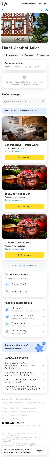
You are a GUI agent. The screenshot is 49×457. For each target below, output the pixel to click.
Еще (42, 403)
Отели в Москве (8, 399)
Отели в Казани (34, 403)
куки (21, 449)
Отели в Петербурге (23, 399)
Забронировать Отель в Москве (14, 403)
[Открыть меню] (45, 3)
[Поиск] (40, 3)
